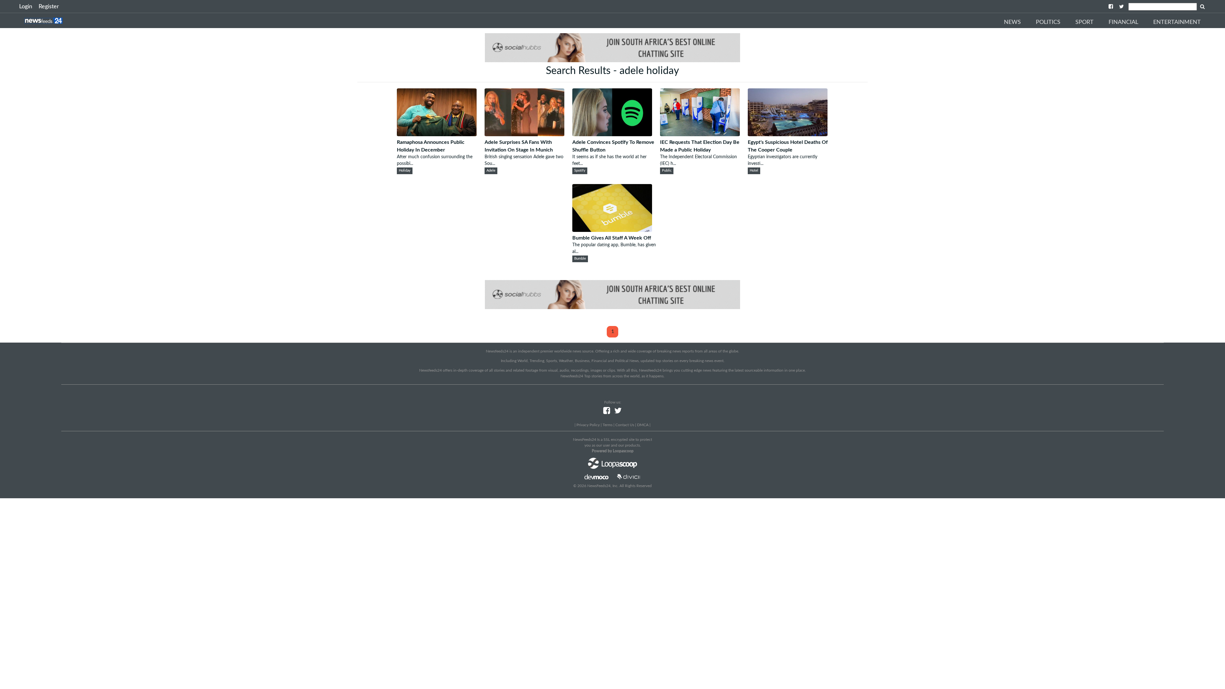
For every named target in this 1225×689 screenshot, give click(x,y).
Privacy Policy (588, 425)
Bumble (580, 258)
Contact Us (624, 425)
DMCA (643, 425)
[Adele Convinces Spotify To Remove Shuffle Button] (612, 134)
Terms (607, 425)
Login (25, 7)
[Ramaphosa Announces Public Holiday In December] (437, 134)
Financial (1123, 22)
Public (667, 170)
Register (49, 7)
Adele (490, 170)
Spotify (579, 170)
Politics (1048, 22)
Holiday (405, 170)
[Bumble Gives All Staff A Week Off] (612, 230)
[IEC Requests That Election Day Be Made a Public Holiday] (700, 134)
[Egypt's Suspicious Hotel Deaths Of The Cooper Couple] (788, 134)
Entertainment (1177, 22)
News (1012, 22)
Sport (1084, 22)
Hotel (754, 170)
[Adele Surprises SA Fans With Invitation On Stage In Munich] (524, 134)
